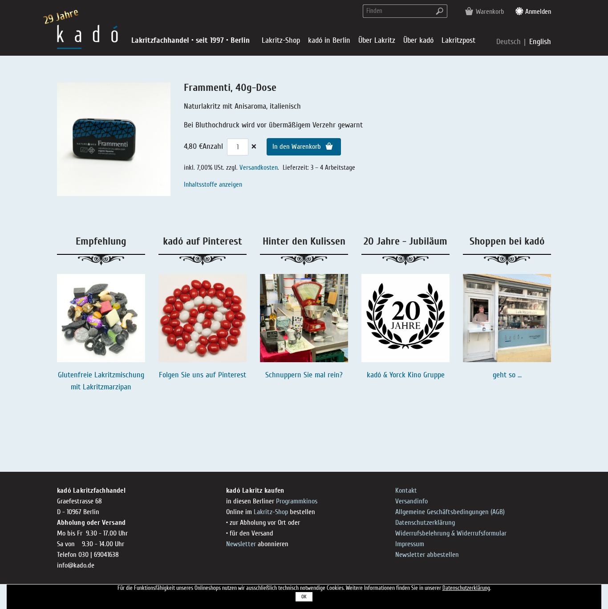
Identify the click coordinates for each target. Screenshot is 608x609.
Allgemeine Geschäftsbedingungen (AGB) (450, 512)
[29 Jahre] (87, 36)
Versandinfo (411, 501)
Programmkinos (296, 501)
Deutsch (509, 41)
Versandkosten (258, 167)
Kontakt (406, 490)
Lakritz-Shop (271, 512)
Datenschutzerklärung (425, 523)
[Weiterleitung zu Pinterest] (202, 318)
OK (304, 597)
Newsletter (241, 544)
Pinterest (232, 375)
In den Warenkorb (297, 147)
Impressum (409, 544)
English (540, 41)
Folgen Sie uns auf (188, 375)
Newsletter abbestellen (427, 555)
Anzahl (213, 146)
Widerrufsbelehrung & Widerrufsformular (451, 533)
